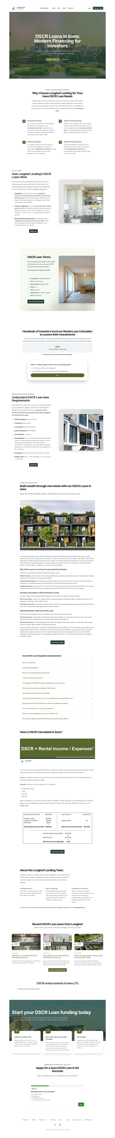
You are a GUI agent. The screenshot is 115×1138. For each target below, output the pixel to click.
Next (57, 375)
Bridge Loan (36, 1096)
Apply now (33, 231)
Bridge (34, 1119)
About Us (70, 8)
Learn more (65, 59)
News (53, 8)
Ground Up (53, 1119)
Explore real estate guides (57, 970)
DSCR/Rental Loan (37, 1098)
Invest (64, 8)
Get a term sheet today (36, 301)
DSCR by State (88, 1119)
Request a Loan (98, 8)
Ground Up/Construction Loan (41, 1100)
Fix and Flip (25, 1119)
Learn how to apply (57, 642)
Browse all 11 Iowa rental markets (29, 989)
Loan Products (44, 8)
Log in (89, 8)
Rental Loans (42, 1119)
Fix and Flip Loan (37, 1094)
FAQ (59, 8)
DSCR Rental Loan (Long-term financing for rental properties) (50, 371)
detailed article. (24, 805)
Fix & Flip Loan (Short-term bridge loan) (44, 368)
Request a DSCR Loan (53, 59)
